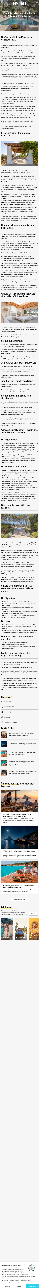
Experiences (8, 712)
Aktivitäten (7, 701)
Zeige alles (33, 913)
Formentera (8, 717)
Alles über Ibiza (9, 707)
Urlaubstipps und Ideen (10, 722)
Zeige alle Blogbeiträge (19, 899)
